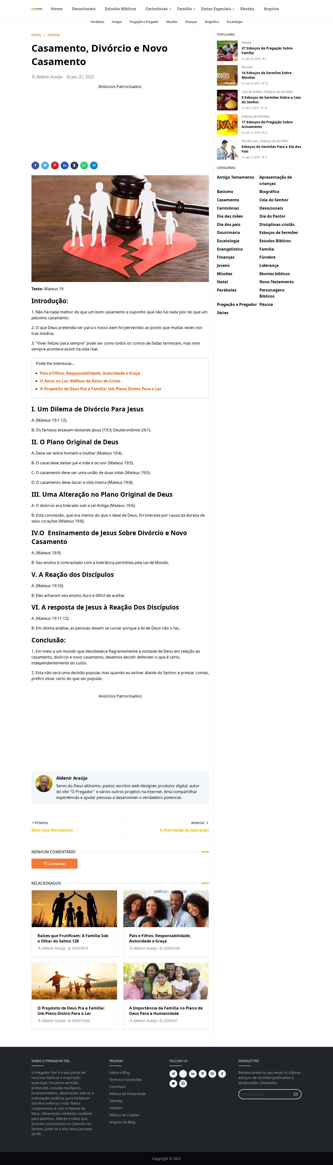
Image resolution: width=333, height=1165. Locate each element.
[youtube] (212, 1074)
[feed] (183, 1074)
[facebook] (286, 9)
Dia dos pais (250, 141)
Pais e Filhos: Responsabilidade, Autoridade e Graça (90, 373)
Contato (115, 1108)
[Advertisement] (120, 127)
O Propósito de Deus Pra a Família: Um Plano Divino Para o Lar (100, 388)
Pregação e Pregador (144, 22)
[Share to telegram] (94, 165)
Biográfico (212, 22)
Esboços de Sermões (278, 92)
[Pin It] (55, 165)
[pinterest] (202, 1074)
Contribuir (117, 1086)
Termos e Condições (125, 1079)
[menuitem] (56, 9)
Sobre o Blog (119, 1072)
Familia (246, 42)
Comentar (57, 863)
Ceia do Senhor (252, 92)
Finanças (191, 22)
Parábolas (97, 22)
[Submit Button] (295, 1094)
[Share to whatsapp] (84, 165)
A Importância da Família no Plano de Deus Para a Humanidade (166, 1010)
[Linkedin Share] (65, 165)
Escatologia (234, 22)
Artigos (117, 22)
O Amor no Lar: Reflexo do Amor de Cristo (80, 381)
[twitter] (173, 1083)
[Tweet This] (45, 165)
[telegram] (173, 1074)
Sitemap (116, 1100)
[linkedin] (193, 1074)
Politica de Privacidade (127, 1093)
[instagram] (290, 9)
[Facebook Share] (35, 165)
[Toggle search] (300, 8)
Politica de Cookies (124, 1115)
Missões (171, 22)
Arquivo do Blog (122, 1122)
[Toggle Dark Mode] (296, 9)
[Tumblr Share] (74, 165)
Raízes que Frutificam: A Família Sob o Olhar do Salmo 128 (73, 938)
